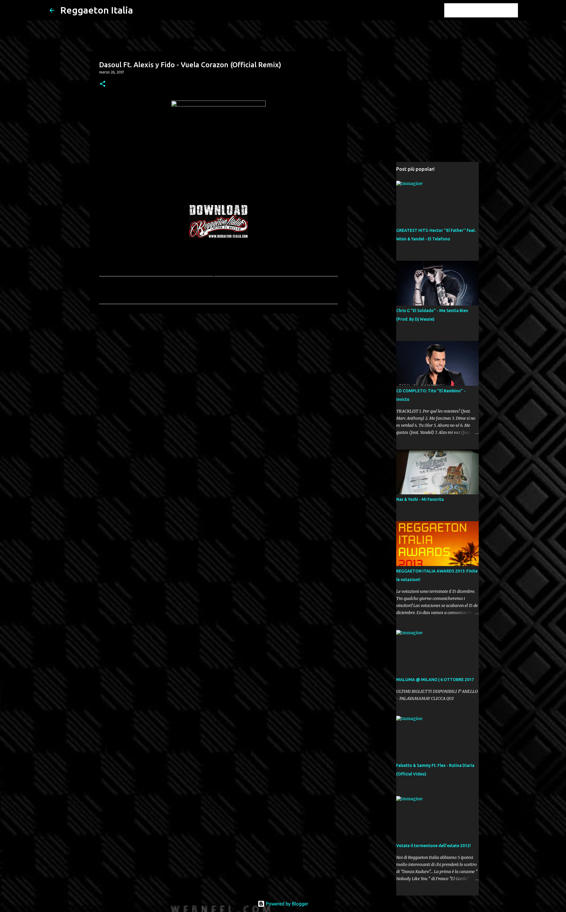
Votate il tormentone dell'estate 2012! (433, 845)
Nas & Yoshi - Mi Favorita (420, 499)
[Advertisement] (218, 363)
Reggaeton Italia (96, 10)
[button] (102, 84)
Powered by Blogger (286, 903)
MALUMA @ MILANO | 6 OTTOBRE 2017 (435, 679)
